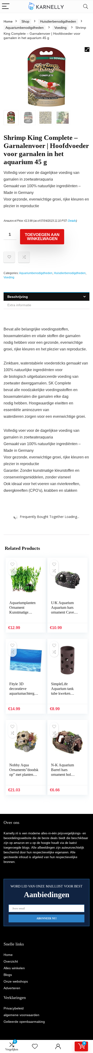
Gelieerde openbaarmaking (24, 1021)
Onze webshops (16, 981)
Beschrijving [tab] (17, 297)
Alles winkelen (14, 968)
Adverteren (12, 988)
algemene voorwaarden (21, 1015)
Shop (25, 21)
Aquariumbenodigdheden (24, 28)
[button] (87, 49)
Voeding (60, 28)
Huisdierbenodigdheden (58, 21)
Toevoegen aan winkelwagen (42, 236)
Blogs (8, 975)
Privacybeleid (14, 1008)
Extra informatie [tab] (19, 305)
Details (72, 220)
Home (8, 21)
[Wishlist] (35, 1046)
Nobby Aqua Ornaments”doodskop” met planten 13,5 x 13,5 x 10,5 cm (23, 774)
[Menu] (5, 6)
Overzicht (11, 961)
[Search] (85, 6)
